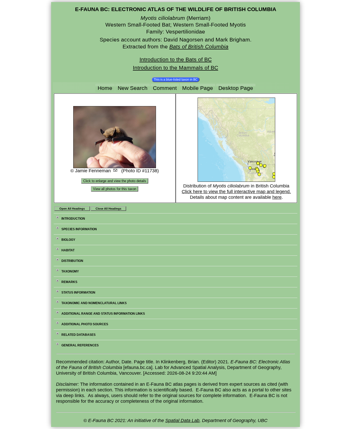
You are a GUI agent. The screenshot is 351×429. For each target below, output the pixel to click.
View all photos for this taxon (114, 189)
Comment (165, 88)
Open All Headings (72, 208)
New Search (132, 88)
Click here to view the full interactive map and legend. (236, 191)
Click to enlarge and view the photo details (114, 181)
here (277, 197)
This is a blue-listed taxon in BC (176, 79)
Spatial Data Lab (182, 420)
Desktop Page (235, 88)
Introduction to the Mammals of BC (175, 68)
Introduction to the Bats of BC (176, 59)
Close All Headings (108, 208)
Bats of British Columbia (198, 46)
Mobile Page (197, 88)
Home (105, 88)
